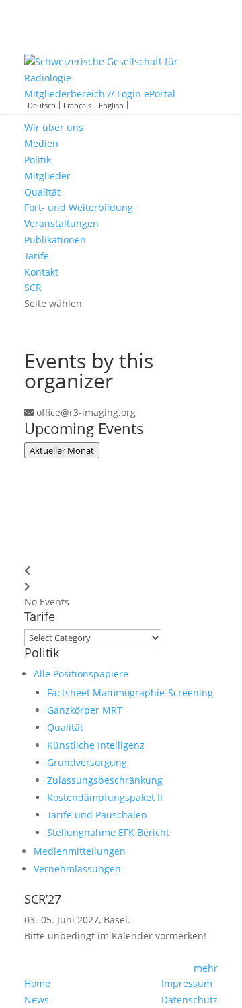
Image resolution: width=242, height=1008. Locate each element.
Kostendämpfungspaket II (105, 797)
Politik (37, 159)
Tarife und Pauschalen (97, 814)
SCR (33, 287)
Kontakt (41, 271)
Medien (41, 143)
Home (37, 983)
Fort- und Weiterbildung (78, 207)
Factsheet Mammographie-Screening (130, 692)
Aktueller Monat (62, 450)
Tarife (36, 255)
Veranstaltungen (61, 223)
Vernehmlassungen (77, 868)
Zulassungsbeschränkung (105, 779)
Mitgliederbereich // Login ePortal (99, 93)
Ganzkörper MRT (84, 710)
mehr (206, 968)
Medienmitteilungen (80, 851)
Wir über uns (53, 127)
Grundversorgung (87, 762)
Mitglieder (47, 175)
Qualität (42, 191)
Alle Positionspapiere (81, 673)
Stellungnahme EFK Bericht (108, 832)
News (36, 999)
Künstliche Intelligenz (96, 745)
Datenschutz (189, 999)
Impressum (186, 983)
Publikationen (55, 239)
